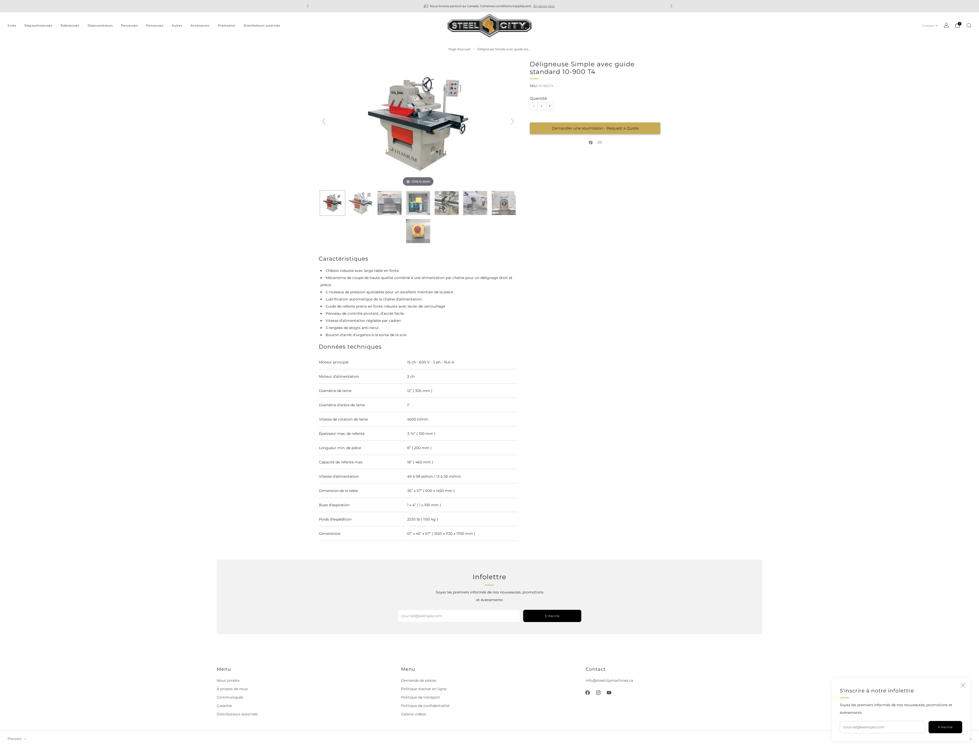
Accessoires (200, 25)
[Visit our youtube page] (609, 692)
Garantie (224, 705)
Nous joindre (228, 680)
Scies (12, 25)
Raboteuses (70, 25)
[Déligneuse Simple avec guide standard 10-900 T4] (332, 203)
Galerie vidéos (413, 714)
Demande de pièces (418, 680)
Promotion (226, 25)
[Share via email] (599, 142)
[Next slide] (512, 121)
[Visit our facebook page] (587, 692)
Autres (177, 25)
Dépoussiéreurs (100, 25)
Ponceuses (154, 25)
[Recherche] (968, 25)
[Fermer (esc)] (963, 685)
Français (928, 25)
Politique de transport (420, 697)
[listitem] (490, 6)
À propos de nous (232, 689)
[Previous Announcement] (307, 6)
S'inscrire (945, 727)
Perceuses (129, 25)
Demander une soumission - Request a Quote (595, 128)
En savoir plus (544, 6)
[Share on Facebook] (590, 142)
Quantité (538, 98)
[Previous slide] (324, 121)
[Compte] (946, 25)
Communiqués (230, 697)
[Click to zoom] (418, 123)
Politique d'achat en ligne (423, 689)
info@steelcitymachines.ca (609, 680)
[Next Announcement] (671, 6)
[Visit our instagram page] (598, 692)
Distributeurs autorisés (262, 25)
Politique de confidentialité (425, 705)
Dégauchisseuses (38, 25)
